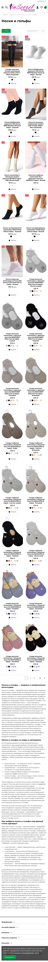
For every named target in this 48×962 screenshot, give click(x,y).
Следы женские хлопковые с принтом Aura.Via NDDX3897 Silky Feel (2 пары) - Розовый (12, 391)
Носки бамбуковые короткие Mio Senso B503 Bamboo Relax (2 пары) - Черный (12, 124)
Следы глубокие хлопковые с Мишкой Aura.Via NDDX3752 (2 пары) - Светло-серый (12, 500)
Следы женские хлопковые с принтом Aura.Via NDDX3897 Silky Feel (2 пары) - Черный (35, 337)
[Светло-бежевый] (17, 453)
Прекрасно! (9, 957)
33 (40, 678)
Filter (6, 31)
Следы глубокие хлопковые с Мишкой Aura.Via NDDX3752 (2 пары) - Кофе (12, 445)
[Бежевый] (34, 291)
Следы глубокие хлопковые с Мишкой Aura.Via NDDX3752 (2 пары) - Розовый (36, 500)
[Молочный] (39, 291)
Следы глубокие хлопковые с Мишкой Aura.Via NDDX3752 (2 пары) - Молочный (36, 553)
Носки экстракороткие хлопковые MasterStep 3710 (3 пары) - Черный (12, 229)
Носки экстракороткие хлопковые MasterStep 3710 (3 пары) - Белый (35, 229)
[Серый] (30, 291)
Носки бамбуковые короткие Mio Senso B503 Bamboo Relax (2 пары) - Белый (35, 71)
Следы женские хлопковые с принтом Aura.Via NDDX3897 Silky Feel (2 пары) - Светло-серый (35, 282)
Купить (13, 83)
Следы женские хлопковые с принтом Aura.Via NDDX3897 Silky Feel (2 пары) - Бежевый (35, 391)
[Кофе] (9, 453)
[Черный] (34, 79)
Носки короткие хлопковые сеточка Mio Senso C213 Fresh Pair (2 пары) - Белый (12, 281)
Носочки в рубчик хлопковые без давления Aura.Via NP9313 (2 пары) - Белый (35, 177)
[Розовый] (36, 291)
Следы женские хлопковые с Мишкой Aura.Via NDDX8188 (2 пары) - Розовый (12, 658)
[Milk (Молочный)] (12, 185)
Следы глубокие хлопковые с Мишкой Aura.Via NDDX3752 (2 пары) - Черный (12, 553)
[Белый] (36, 79)
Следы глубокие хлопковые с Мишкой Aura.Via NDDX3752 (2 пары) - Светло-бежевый (36, 446)
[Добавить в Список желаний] (21, 39)
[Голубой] (13, 613)
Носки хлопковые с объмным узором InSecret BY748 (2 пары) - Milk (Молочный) (12, 177)
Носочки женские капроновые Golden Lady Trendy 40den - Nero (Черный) (36, 124)
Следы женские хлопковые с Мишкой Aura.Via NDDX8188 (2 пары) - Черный (36, 658)
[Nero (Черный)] (35, 132)
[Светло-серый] (41, 291)
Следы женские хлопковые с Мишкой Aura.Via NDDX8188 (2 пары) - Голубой (12, 606)
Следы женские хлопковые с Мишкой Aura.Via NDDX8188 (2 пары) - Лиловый (36, 606)
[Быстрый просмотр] (21, 43)
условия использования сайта (26, 953)
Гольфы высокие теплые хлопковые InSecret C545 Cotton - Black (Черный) (12, 71)
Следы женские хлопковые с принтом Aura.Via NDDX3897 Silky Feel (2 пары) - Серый (12, 337)
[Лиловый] (15, 613)
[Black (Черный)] (12, 79)
